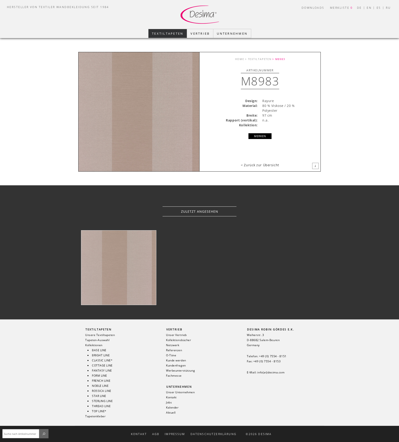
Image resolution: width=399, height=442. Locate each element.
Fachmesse (174, 376)
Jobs (169, 402)
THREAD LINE (101, 406)
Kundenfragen (176, 365)
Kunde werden (176, 360)
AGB (155, 434)
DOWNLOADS (313, 7)
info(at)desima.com (270, 372)
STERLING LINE (102, 401)
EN (369, 7)
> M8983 (278, 59)
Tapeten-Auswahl (97, 340)
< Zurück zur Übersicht (260, 165)
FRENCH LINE (101, 381)
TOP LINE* (99, 411)
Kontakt (171, 397)
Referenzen (174, 350)
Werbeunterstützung (180, 370)
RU (388, 7)
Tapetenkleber (95, 416)
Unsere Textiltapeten (100, 335)
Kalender (172, 407)
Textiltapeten (98, 329)
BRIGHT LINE (101, 355)
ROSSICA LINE (101, 391)
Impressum (175, 434)
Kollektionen (94, 345)
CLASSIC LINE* (102, 360)
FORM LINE (99, 376)
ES (379, 7)
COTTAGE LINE (102, 365)
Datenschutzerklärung (213, 434)
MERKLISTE (341, 7)
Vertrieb (174, 329)
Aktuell (171, 413)
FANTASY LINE (102, 370)
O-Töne (171, 355)
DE (359, 7)
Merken (260, 136)
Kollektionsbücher (178, 340)
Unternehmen (179, 387)
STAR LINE (99, 396)
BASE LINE (99, 350)
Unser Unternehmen (180, 392)
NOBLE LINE (100, 386)
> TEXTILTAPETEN (258, 59)
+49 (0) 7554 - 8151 (273, 356)
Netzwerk (172, 345)
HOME (239, 59)
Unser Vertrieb (176, 335)
